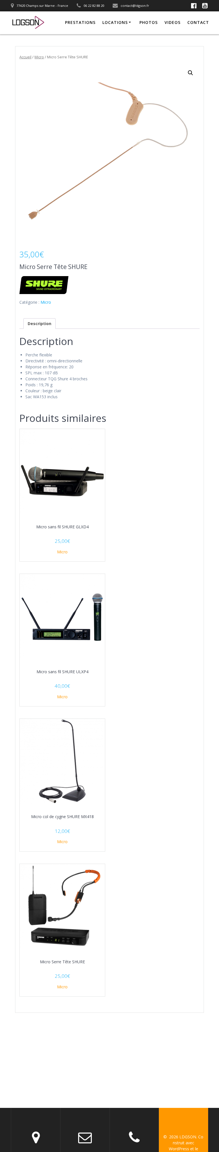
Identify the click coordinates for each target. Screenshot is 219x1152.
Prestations (80, 22)
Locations (115, 22)
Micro (39, 56)
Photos (148, 22)
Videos (173, 22)
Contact (198, 22)
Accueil (25, 56)
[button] (190, 73)
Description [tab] (39, 323)
